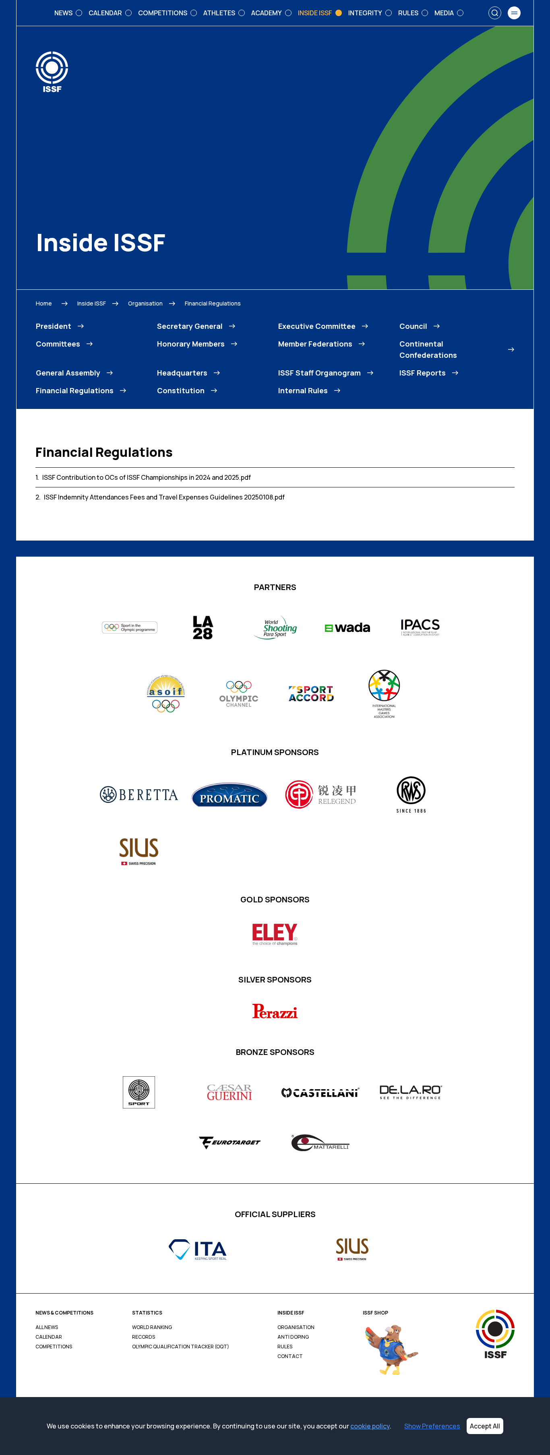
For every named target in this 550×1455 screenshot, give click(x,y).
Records (143, 1337)
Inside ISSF (91, 303)
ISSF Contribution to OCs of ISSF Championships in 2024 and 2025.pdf (146, 477)
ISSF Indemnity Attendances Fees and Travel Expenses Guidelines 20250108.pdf (164, 497)
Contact (290, 1356)
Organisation (145, 303)
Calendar (48, 1337)
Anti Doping (293, 1337)
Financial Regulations (213, 303)
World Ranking (152, 1327)
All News (46, 1327)
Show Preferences (432, 1426)
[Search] (494, 12)
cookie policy (370, 1426)
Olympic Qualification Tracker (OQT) (180, 1347)
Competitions (53, 1347)
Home (44, 303)
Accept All (485, 1426)
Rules (284, 1347)
